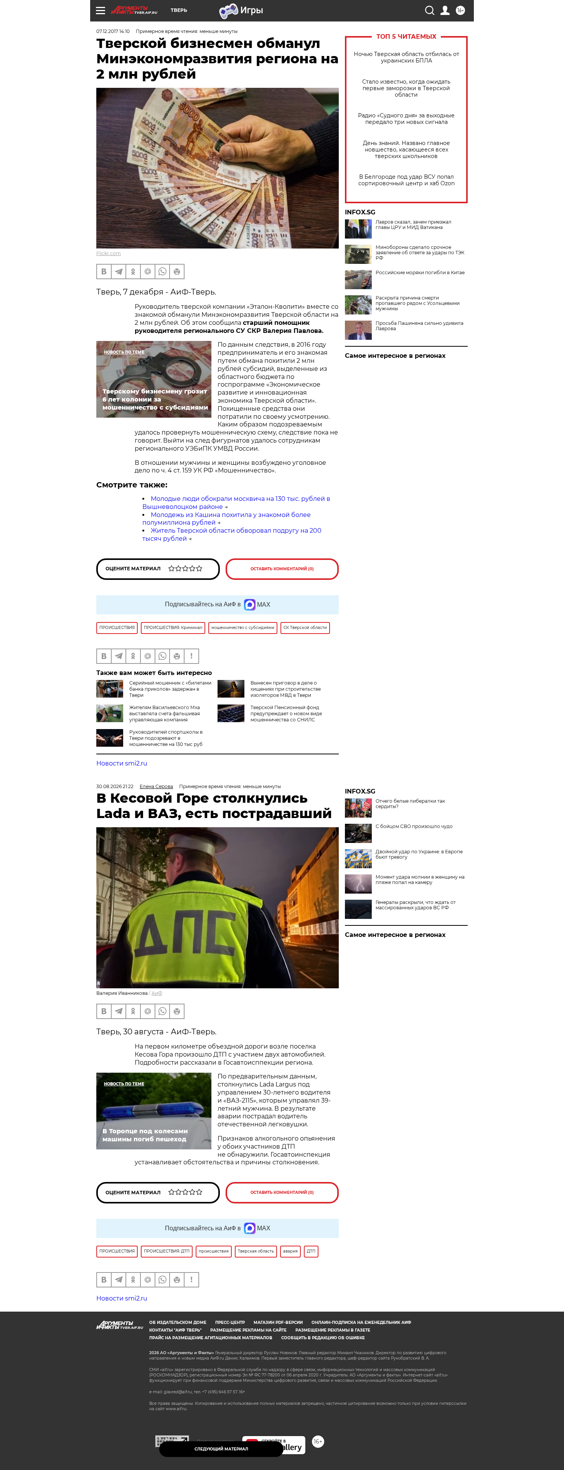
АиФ (157, 993)
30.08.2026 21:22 (115, 786)
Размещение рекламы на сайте (248, 1330)
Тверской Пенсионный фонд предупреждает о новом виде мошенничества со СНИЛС (286, 714)
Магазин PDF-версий (278, 1322)
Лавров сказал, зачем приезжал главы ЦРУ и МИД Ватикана (414, 224)
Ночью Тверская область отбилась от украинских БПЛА (406, 57)
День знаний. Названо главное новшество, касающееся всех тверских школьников (406, 150)
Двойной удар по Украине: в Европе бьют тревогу (419, 854)
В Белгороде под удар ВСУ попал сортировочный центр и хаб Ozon (406, 180)
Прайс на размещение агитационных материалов (210, 1337)
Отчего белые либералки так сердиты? (410, 803)
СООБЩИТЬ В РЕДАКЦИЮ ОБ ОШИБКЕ (323, 1337)
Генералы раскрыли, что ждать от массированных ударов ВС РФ (416, 905)
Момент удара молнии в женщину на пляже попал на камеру (420, 879)
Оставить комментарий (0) (282, 568)
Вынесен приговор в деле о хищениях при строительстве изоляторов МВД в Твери (286, 689)
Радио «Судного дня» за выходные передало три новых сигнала (406, 118)
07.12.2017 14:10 (113, 31)
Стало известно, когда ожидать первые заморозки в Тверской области (406, 88)
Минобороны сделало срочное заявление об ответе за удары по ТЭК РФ (420, 253)
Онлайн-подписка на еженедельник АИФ (361, 1322)
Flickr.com (108, 253)
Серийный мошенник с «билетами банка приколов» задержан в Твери (170, 689)
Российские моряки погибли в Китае (420, 272)
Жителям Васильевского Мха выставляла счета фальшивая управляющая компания (164, 714)
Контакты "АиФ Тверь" (175, 1330)
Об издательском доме (177, 1322)
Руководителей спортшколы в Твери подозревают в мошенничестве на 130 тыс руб (166, 738)
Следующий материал (221, 1449)
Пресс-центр (230, 1322)
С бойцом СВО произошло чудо (414, 826)
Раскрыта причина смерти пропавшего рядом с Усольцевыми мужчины (418, 303)
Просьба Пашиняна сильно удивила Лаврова (419, 326)
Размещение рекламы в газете (332, 1330)
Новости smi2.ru (121, 763)
